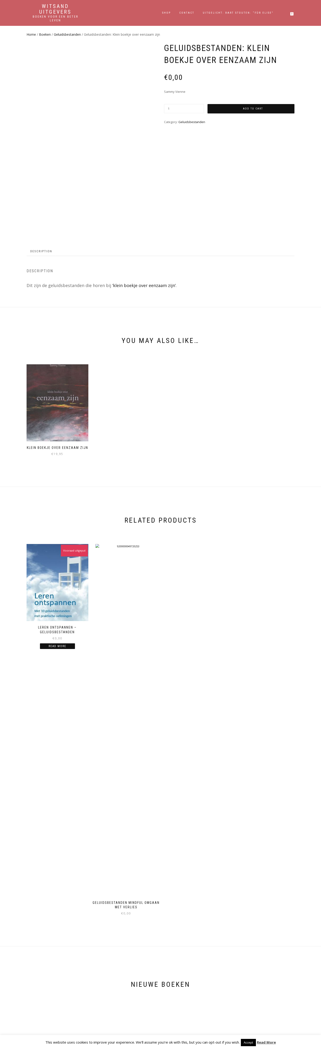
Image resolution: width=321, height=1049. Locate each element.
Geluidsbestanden (67, 34)
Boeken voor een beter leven (55, 18)
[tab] (41, 251)
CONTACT (186, 12)
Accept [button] (248, 1042)
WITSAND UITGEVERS (55, 9)
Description (41, 251)
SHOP (166, 12)
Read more (57, 646)
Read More (266, 1042)
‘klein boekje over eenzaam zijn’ (144, 285)
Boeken (45, 34)
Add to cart (253, 108)
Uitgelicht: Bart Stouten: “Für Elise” (238, 12)
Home (31, 34)
